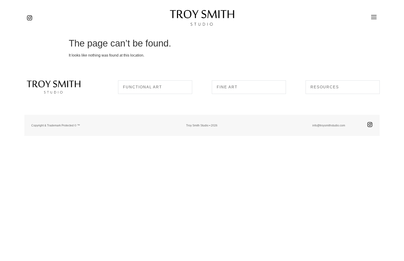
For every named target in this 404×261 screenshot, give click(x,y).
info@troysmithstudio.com (328, 125)
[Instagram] (29, 18)
